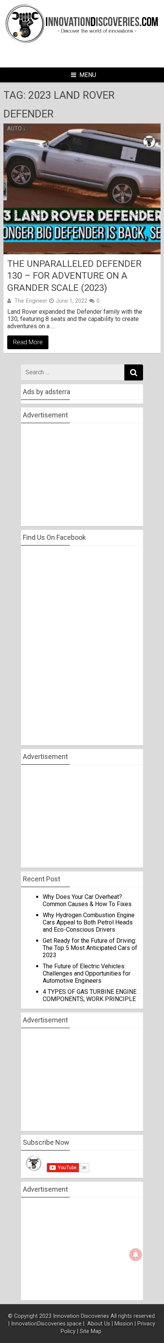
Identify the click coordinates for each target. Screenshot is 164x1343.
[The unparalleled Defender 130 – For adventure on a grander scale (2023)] (82, 189)
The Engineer (30, 300)
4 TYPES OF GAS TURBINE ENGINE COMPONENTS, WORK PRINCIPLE (90, 995)
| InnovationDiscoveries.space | (47, 1324)
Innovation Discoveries (82, 1316)
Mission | (125, 1324)
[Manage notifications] (136, 1254)
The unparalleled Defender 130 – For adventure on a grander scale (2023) (74, 275)
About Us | (100, 1324)
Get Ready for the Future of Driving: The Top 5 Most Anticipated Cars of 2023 (90, 948)
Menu (87, 75)
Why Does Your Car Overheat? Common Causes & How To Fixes (87, 900)
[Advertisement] (92, 54)
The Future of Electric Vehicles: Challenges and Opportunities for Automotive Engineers (86, 973)
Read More (28, 342)
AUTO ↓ (16, 128)
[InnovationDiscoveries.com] (82, 41)
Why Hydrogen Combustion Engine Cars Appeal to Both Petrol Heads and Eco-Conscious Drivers (89, 922)
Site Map (91, 1331)
